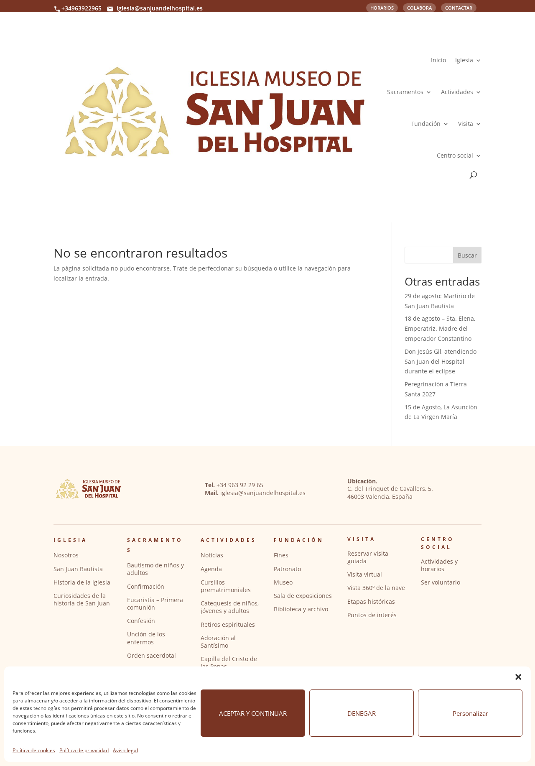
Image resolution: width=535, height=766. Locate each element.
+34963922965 (81, 8)
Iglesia (464, 60)
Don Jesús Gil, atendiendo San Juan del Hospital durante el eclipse (440, 361)
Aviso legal (125, 750)
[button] (518, 677)
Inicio (438, 60)
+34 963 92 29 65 (240, 485)
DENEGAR (361, 713)
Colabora (419, 7)
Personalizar (470, 713)
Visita (465, 124)
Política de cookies (34, 750)
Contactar (458, 7)
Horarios (382, 7)
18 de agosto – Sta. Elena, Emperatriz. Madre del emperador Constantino (440, 328)
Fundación (426, 124)
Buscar (467, 255)
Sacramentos (405, 92)
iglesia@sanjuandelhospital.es (160, 8)
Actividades (457, 92)
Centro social (455, 155)
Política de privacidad (84, 750)
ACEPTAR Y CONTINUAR (253, 713)
